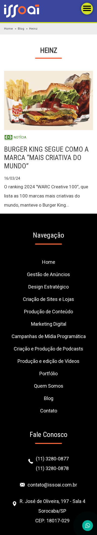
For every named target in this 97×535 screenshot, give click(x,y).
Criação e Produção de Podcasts (48, 349)
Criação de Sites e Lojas (48, 299)
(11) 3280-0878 (52, 468)
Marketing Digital (48, 324)
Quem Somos (48, 386)
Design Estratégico (48, 287)
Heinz (33, 28)
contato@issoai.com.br (52, 485)
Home (8, 28)
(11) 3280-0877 (52, 458)
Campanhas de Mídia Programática (49, 336)
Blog (21, 28)
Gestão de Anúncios (48, 274)
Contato (48, 411)
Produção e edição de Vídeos (48, 361)
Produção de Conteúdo (48, 311)
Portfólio (48, 373)
